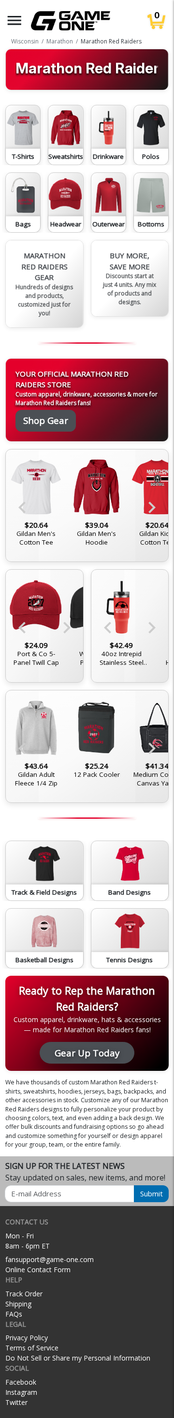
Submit (151, 1193)
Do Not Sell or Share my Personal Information (77, 1357)
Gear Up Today (87, 1053)
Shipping (18, 1303)
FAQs (13, 1314)
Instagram (21, 1392)
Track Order (24, 1293)
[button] (14, 20)
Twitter (16, 1402)
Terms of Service (31, 1347)
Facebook (20, 1382)
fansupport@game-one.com (49, 1259)
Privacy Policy (26, 1337)
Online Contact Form (38, 1269)
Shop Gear (45, 420)
